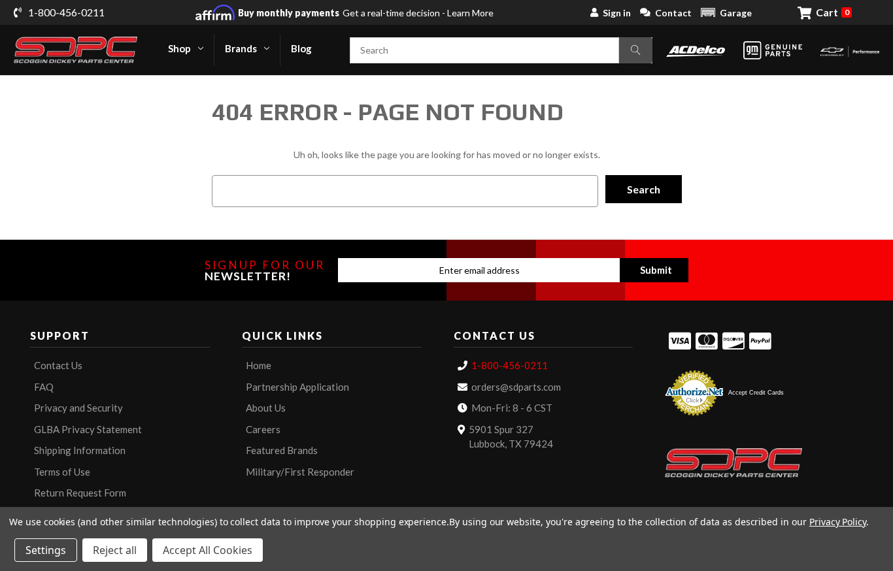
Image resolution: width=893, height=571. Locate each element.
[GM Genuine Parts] (772, 50)
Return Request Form (80, 492)
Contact (673, 12)
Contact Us (58, 365)
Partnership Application (297, 387)
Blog (301, 48)
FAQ (44, 387)
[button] (726, 12)
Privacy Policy (837, 521)
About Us (266, 408)
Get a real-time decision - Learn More (366, 12)
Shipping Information (80, 450)
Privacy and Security (78, 408)
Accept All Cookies (207, 550)
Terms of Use (62, 472)
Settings (45, 550)
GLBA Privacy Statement (88, 429)
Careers (263, 429)
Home (258, 365)
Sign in (617, 12)
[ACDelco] (695, 50)
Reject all (115, 550)
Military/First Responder (300, 472)
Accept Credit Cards (756, 392)
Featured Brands (282, 450)
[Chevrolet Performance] (849, 50)
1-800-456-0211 (509, 365)
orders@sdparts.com (516, 387)
